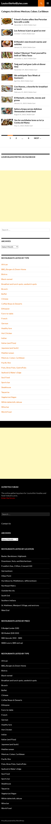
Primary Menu (47, 3)
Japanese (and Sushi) (9, 348)
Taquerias (5, 392)
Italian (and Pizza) (8, 343)
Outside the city (8, 590)
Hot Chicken (6, 333)
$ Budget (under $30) (10, 628)
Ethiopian (5, 308)
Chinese (4, 299)
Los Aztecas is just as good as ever (30, 30)
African (4, 264)
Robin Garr (32, 25)
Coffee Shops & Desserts (11, 304)
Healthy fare (6, 328)
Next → (37, 138)
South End (5, 595)
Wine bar (5, 407)
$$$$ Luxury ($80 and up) (12, 643)
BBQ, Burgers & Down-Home (13, 269)
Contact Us (6, 523)
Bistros (4, 274)
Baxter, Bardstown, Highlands (13, 556)
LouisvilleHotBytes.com (14, 3)
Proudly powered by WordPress (12, 821)
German (4, 323)
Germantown (7, 571)
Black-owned (6, 279)
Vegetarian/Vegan (8, 397)
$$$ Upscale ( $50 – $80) (11, 638)
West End (5, 610)
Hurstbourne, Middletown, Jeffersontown (19, 581)
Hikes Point (6, 576)
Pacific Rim (6, 363)
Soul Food (5, 377)
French (4, 318)
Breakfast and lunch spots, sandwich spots (19, 284)
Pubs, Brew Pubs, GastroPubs (13, 367)
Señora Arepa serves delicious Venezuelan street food (28, 110)
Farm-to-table (7, 313)
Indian (4, 338)
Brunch (4, 289)
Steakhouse (6, 387)
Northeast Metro (8, 586)
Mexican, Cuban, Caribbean (13, 358)
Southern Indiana (8, 600)
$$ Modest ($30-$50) (10, 633)
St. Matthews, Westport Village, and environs (20, 605)
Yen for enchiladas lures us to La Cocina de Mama (29, 121)
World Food (6, 412)
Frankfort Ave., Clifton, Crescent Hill (16, 566)
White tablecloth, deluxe (11, 402)
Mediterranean (7, 353)
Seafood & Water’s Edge (11, 372)
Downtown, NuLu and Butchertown (16, 561)
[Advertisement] (25, 196)
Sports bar (5, 382)
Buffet (4, 294)
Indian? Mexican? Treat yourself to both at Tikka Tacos (30, 54)
